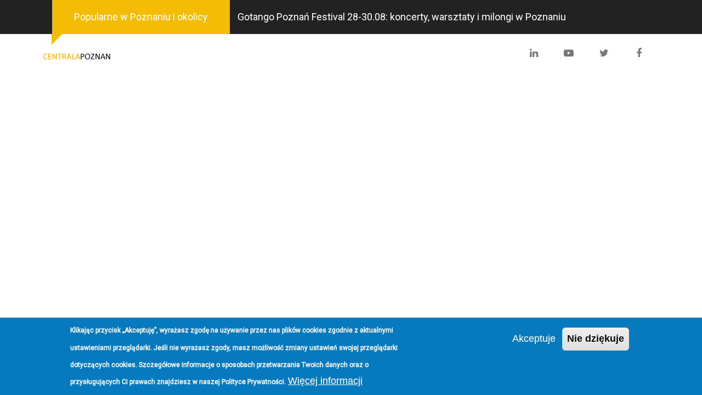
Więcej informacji (325, 380)
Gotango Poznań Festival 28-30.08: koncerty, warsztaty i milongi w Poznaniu (401, 16)
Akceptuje (534, 338)
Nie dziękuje (595, 338)
